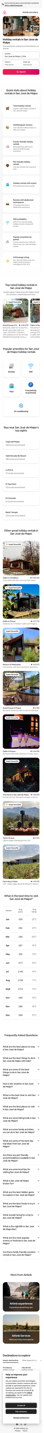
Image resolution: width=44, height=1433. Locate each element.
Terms (25, 1431)
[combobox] (21, 56)
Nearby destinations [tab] (10, 1360)
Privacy (17, 1431)
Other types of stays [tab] (30, 1360)
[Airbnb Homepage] (4, 12)
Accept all (21, 1405)
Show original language (14, 5)
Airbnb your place (30, 12)
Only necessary (21, 1412)
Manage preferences (21, 1418)
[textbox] (12, 64)
